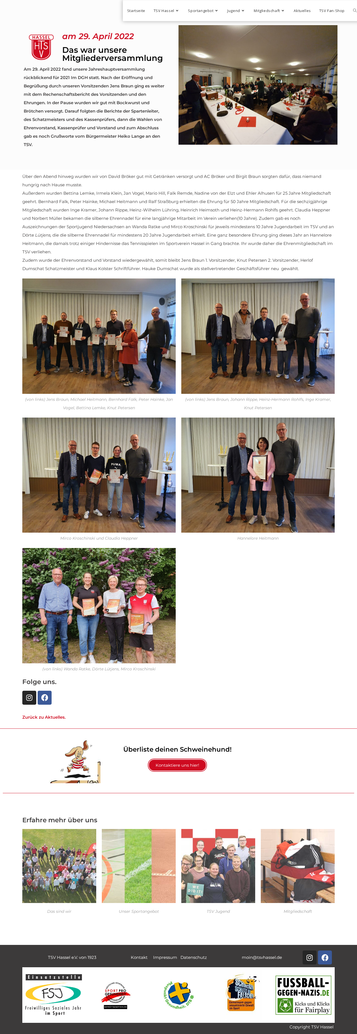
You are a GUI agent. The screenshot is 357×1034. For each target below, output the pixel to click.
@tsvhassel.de (262, 957)
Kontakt (142, 957)
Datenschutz (193, 957)
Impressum (166, 957)
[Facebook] (45, 698)
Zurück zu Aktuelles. (44, 717)
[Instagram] (29, 698)
